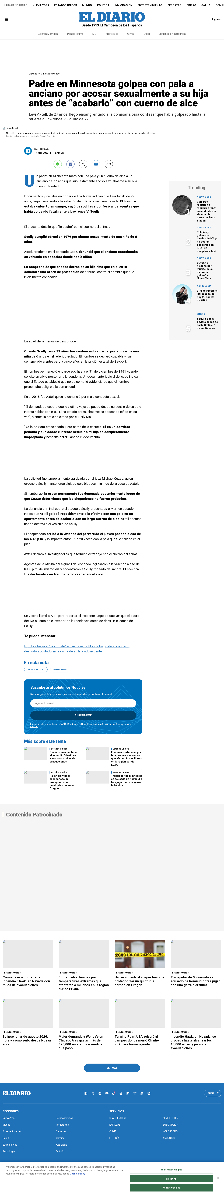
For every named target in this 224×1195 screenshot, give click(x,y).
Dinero (191, 5)
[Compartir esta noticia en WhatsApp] (58, 164)
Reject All (171, 1178)
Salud (205, 5)
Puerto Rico (111, 33)
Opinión (60, 1151)
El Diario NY (34, 73)
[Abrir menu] (6, 19)
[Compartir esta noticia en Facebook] (70, 164)
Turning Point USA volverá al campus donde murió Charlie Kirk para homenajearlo (137, 1040)
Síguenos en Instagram (172, 33)
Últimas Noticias (15, 5)
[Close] (218, 1178)
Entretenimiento (150, 5)
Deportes (174, 5)
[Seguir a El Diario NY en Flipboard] (127, 1093)
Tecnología (9, 1151)
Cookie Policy (77, 1173)
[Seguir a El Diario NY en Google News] (120, 1093)
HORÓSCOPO (170, 1131)
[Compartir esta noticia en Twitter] (83, 164)
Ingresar (216, 19)
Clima (130, 33)
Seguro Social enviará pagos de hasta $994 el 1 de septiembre (207, 323)
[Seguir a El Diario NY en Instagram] (99, 1093)
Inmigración (123, 5)
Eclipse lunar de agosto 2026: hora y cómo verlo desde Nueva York (27, 1040)
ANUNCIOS (169, 1138)
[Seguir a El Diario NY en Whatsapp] (141, 1093)
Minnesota (60, 669)
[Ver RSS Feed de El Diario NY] (148, 1093)
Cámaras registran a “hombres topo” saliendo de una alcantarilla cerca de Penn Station (206, 211)
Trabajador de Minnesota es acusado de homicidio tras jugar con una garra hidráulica (126, 780)
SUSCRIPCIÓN (170, 1124)
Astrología (204, 286)
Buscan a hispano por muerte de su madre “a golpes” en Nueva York (205, 270)
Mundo (87, 5)
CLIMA (113, 1131)
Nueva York (41, 5)
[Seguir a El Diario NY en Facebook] (85, 1093)
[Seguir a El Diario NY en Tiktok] (113, 1093)
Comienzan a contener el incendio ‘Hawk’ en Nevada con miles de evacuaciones (64, 757)
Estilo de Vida (10, 1144)
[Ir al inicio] (17, 1093)
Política (103, 5)
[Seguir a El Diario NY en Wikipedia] (134, 1093)
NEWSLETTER (170, 1118)
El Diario (45, 149)
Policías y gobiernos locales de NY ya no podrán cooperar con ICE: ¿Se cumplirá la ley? (207, 242)
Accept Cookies (171, 1187)
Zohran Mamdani (48, 33)
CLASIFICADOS (117, 1118)
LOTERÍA (114, 1138)
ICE (94, 33)
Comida (60, 1138)
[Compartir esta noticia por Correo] (96, 164)
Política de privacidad (89, 724)
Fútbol (146, 33)
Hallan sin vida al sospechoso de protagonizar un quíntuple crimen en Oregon (62, 782)
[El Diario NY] (112, 19)
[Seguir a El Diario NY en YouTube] (106, 1093)
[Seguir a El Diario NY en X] (92, 1093)
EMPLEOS (114, 1124)
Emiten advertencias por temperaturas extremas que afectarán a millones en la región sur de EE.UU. (126, 758)
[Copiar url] (109, 164)
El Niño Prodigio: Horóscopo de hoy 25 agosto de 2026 (207, 295)
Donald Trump (75, 33)
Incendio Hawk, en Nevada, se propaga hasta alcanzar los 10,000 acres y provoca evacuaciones (193, 1042)
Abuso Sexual (35, 669)
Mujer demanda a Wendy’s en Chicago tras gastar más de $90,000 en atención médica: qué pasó (81, 1042)
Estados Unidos (65, 5)
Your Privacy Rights (171, 1169)
